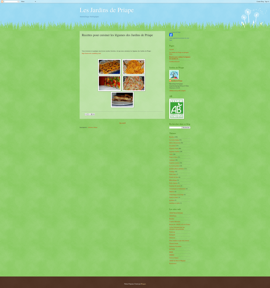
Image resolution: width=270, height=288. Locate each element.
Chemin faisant (173, 243)
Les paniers (172, 146)
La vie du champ (174, 140)
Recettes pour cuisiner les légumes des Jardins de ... (179, 58)
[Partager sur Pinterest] (94, 114)
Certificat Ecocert (174, 62)
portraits (171, 200)
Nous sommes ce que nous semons (179, 241)
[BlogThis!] (88, 114)
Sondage (171, 171)
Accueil (122, 123)
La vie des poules (174, 166)
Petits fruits (172, 174)
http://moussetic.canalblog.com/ (91, 53)
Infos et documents (174, 143)
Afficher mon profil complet (177, 91)
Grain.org (172, 232)
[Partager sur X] (90, 114)
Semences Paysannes (175, 246)
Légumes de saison (174, 186)
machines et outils (174, 203)
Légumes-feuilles (174, 151)
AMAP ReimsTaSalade (176, 213)
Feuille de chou (173, 177)
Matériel (171, 192)
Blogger (143, 284)
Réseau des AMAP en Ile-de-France (179, 224)
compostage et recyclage (176, 194)
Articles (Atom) (92, 127)
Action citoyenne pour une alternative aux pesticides (177, 228)
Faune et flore (173, 157)
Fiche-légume (173, 183)
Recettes (171, 137)
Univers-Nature (173, 258)
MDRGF (171, 255)
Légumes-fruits (173, 148)
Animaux (172, 160)
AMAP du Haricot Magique (177, 261)
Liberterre (172, 238)
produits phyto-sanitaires (176, 169)
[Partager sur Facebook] (92, 114)
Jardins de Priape (176, 81)
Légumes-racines (174, 163)
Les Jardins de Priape (107, 9)
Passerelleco (172, 263)
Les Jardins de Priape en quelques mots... (179, 53)
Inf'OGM (172, 249)
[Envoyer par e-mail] (86, 114)
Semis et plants (173, 197)
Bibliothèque (173, 180)
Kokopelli (172, 235)
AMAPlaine (172, 216)
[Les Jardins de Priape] (171, 36)
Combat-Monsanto (174, 222)
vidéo (171, 154)
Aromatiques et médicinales (177, 189)
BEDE (171, 252)
